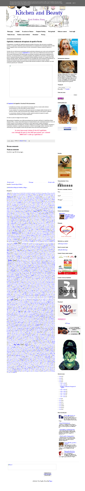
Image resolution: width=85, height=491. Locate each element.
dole (34, 250)
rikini (37, 333)
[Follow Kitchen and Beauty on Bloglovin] (62, 320)
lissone (35, 288)
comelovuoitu (27, 234)
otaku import (9, 311)
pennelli (20, 318)
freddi (50, 265)
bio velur (15, 213)
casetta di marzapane (50, 224)
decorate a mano (34, 245)
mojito (19, 299)
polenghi (16, 325)
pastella (46, 316)
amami (46, 200)
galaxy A (40, 268)
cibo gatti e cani (20, 230)
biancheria (28, 212)
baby (25, 207)
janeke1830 (9, 281)
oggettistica (25, 308)
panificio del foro (18, 314)
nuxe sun (44, 306)
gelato (48, 269)
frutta (43, 266)
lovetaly (21, 289)
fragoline (29, 265)
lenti (32, 286)
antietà (24, 202)
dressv (28, 253)
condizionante (22, 235)
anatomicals (37, 201)
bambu (49, 208)
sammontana (53, 337)
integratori (10, 280)
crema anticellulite (25, 240)
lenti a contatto (37, 286)
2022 (60, 376)
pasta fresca (21, 316)
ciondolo (53, 230)
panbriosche (42, 312)
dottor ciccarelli (20, 251)
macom (12, 290)
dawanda (11, 245)
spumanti (33, 350)
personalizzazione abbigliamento (13, 320)
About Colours (62, 213)
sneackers (24, 347)
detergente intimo (16, 248)
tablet (12, 355)
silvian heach (52, 344)
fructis (39, 266)
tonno (18, 360)
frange (39, 265)
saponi (19, 339)
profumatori (14, 328)
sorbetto (21, 348)
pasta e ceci (15, 316)
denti (23, 247)
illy (50, 277)
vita (14, 367)
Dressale (51, 251)
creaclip (53, 239)
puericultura (27, 329)
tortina (45, 360)
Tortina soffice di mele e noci (69, 415)
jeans (13, 281)
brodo (28, 218)
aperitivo (38, 202)
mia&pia (40, 296)
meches (14, 295)
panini (24, 314)
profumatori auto (21, 328)
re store (52, 331)
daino (44, 244)
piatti (12, 321)
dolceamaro (14, 250)
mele (32, 295)
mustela (12, 303)
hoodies (36, 276)
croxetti (50, 241)
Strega (26, 353)
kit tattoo (29, 282)
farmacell (46, 259)
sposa (52, 349)
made (16, 290)
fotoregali (21, 265)
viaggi (21, 366)
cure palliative (51, 243)
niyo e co (44, 305)
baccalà (33, 207)
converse (39, 236)
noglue (11, 306)
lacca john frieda (39, 283)
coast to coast (29, 232)
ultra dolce (29, 362)
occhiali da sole (14, 308)
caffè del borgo (48, 219)
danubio (52, 244)
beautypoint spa (45, 210)
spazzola (8, 349)
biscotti (44, 214)
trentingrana (37, 361)
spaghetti (46, 348)
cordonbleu (14, 238)
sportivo (47, 349)
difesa (17, 249)
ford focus (24, 264)
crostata (40, 241)
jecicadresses (18, 281)
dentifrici (27, 247)
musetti (52, 302)
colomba (52, 233)
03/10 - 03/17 (63, 395)
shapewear (36, 343)
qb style (21, 331)
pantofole (8, 315)
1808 (34, 195)
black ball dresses (10, 215)
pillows (30, 322)
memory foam (48, 295)
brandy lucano (42, 217)
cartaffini (8, 224)
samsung (16, 338)
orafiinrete (29, 310)
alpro (37, 200)
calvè (20, 221)
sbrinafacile (13, 340)
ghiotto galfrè (13, 270)
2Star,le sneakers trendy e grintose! (67, 436)
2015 (60, 404)
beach (24, 210)
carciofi (29, 223)
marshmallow (31, 293)
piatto (16, 321)
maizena (54, 290)
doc (46, 249)
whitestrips (43, 368)
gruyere (13, 274)
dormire (11, 251)
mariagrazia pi (9, 293)
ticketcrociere (16, 359)
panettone (12, 314)
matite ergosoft (30, 294)
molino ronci (16, 300)
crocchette (31, 241)
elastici (26, 254)
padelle (47, 311)
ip (38, 280)
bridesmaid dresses (14, 218)
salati (48, 335)
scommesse (9, 342)
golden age (42, 271)
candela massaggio (13, 222)
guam (22, 274)
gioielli (26, 270)
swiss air (36, 354)
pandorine (52, 312)
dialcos (39, 248)
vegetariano (8, 365)
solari (49, 347)
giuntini (49, 270)
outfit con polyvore (28, 311)
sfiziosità (12, 343)
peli (43, 317)
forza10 (14, 265)
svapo (17, 354)
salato (52, 335)
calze (29, 221)
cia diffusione (32, 229)
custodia (29, 244)
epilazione (8, 255)
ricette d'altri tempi (14, 333)
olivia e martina (33, 309)
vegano (52, 364)
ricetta (52, 332)
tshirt (54, 361)
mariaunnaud (15, 293)
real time (8, 332)
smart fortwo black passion (49, 346)
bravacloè (48, 217)
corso (53, 238)
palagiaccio (8, 312)
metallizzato (22, 296)
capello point (13, 223)
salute (37, 337)
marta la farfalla (37, 293)
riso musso (48, 333)
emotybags (48, 254)
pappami (27, 315)
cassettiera (13, 225)
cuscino (19, 244)
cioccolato (48, 230)
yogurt (8, 371)
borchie (28, 216)
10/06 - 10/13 (62, 383)
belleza (31, 211)
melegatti (36, 295)
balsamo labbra (21, 208)
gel (26, 269)
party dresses (43, 315)
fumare (17, 268)
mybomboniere (27, 303)
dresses (8, 253)
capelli (47, 222)
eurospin (18, 257)
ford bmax (13, 264)
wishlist (14, 370)
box (9, 217)
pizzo (25, 323)
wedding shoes (26, 368)
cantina (34, 222)
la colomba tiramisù (14, 283)
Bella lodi (17, 211)
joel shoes (40, 281)
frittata (25, 266)
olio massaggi (12, 309)
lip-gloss (15, 288)
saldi (7, 337)
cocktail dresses (45, 232)
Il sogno (46, 277)
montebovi (35, 300)
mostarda (34, 302)
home (54, 275)
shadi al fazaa (21, 343)
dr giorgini (30, 251)
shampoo (26, 343)
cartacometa (52, 223)
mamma (20, 292)
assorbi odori (11, 206)
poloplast (38, 325)
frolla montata (34, 266)
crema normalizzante (44, 240)
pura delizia (9, 331)
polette (25, 325)
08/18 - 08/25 (63, 389)
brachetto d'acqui (25, 217)
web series (51, 367)
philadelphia (42, 320)
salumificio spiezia (31, 337)
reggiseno (29, 332)
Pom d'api (53, 325)
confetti (39, 235)
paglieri (52, 311)
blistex (29, 215)
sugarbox (38, 353)
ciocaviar (43, 230)
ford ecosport (19, 264)
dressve (33, 253)
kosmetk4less (43, 282)
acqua (19, 198)
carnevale (47, 223)
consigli (8, 236)
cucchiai (11, 243)
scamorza (21, 340)
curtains (8, 244)
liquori (28, 288)
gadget (36, 268)
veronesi (8, 366)
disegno (28, 249)
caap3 (33, 219)
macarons (42, 289)
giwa (9, 271)
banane (52, 208)
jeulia (29, 281)
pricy (22, 327)
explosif (34, 257)
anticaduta (13, 202)
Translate (67, 89)
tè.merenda (12, 356)
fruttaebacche (53, 266)
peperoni (38, 318)
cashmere (8, 225)
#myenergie (20, 195)
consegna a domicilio (45, 235)
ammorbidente (19, 201)
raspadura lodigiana (39, 331)
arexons (26, 204)
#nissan (24, 195)
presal (9, 327)
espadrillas (18, 256)
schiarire (43, 340)
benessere (51, 211)
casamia (27, 224)
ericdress (47, 255)
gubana (30, 274)
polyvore (49, 325)
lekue (29, 286)
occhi (52, 306)
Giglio (18, 270)
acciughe (48, 197)
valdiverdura (20, 364)
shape (31, 343)
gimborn (22, 270)
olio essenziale (49, 308)
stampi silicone (9, 352)
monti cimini (14, 302)
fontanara (50, 263)
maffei (19, 290)
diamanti (43, 248)
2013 (60, 407)
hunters (44, 276)
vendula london (24, 365)
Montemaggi (8, 302)
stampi (52, 350)
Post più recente (10, 182)
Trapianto (10, 103)
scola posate (53, 340)
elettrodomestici (30, 254)
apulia (49, 202)
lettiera (9, 287)
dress (43, 251)
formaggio (9, 265)
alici (9, 200)
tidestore (26, 359)
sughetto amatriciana (45, 353)
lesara (54, 286)
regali (26, 332)
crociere (36, 241)
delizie (8, 247)
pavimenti (26, 317)
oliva (25, 309)
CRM (27, 241)
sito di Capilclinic (40, 130)
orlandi (48, 310)
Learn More (68, 3)
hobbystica (49, 275)
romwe (28, 334)
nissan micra (36, 305)
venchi (19, 365)
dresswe (37, 253)
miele (18, 298)
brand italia (37, 217)
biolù (32, 213)
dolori (38, 250)
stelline (15, 352)
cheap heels (15, 228)
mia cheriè (35, 296)
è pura (51, 253)
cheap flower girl (9, 228)
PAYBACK (31, 317)
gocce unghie (32, 271)
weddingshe (32, 368)
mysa (18, 304)
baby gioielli (29, 207)
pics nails (45, 321)
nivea (40, 305)
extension (39, 258)
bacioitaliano (42, 207)
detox (27, 248)
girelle (34, 270)
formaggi (53, 264)
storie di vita (9, 353)
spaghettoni (52, 348)
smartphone (14, 347)
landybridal (10, 284)
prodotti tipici (9, 328)
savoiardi (8, 340)
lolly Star (44, 288)
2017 (60, 400)
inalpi (16, 278)
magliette (36, 290)
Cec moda (47, 225)
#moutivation (14, 195)
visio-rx (52, 366)
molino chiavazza (36, 299)
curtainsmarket (14, 244)
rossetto (48, 334)
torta (32, 360)
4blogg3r (52, 195)
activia (13, 199)
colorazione (8, 234)
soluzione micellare (10, 348)
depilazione (44, 247)
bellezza (35, 211)
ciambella (42, 229)
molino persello (9, 300)
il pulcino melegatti (41, 277)
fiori (17, 263)
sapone (15, 339)
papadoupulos (22, 315)
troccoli (41, 361)
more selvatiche (19, 302)
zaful (20, 371)
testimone (27, 358)
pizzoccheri (29, 323)
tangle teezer (28, 355)
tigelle (35, 359)
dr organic (35, 251)
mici (54, 296)
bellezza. (41, 211)
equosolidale (18, 255)
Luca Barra (31, 289)
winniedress (10, 370)
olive (28, 309)
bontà (17, 216)
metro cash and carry (29, 296)
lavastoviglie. (48, 284)
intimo (15, 280)
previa (19, 327)
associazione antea (44, 205)
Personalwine (22, 320)
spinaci (34, 349)
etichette (53, 256)
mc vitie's (49, 294)
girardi (31, 270)
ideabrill (8, 277)
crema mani (37, 240)
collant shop (33, 233)
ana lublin (29, 201)
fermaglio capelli (52, 260)
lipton (20, 288)
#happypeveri (35, 194)
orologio (52, 310)
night (29, 305)
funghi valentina (26, 268)
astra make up (24, 206)
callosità (16, 221)
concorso (9, 235)
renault (34, 332)
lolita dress (39, 288)
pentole (34, 318)
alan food (45, 199)
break (53, 217)
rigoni (34, 333)
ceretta (41, 227)
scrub (36, 342)
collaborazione (15, 233)
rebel (12, 332)
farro (50, 259)
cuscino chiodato (24, 244)
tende (42, 356)
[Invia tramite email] (8, 141)
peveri (33, 320)
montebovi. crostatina (42, 300)
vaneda (36, 364)
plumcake (45, 323)
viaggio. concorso (26, 366)
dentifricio (32, 247)
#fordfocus (29, 194)
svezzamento (22, 354)
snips (41, 347)
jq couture (48, 281)
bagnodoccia (47, 207)
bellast (26, 211)
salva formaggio (42, 337)
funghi (21, 268)
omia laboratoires (51, 309)
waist (47, 367)
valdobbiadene (26, 364)
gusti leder (40, 274)
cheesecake (21, 228)
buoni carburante (46, 218)
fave (29, 260)
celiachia (52, 225)
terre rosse (12, 358)
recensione (16, 332)
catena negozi (34, 225)
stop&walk (52, 352)
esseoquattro (28, 256)
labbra (34, 283)
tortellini (41, 360)
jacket (49, 280)
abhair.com (24, 197)
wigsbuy (50, 368)
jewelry (32, 281)
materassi (18, 294)
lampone (53, 283)
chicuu (12, 229)
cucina (15, 243)
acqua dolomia (24, 198)
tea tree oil (18, 356)
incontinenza (28, 278)
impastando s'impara (10, 278)
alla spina (16, 200)
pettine (30, 320)
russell (23, 335)
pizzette (21, 323)
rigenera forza (28, 333)
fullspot (13, 268)
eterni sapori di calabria (47, 256)
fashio (54, 259)
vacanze (14, 364)
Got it (74, 3)
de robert (16, 245)
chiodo (24, 229)
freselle (16, 266)
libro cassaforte (23, 287)
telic (38, 356)
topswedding (27, 360)
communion (31, 234)
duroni (48, 253)
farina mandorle (40, 259)
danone (47, 244)
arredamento (14, 205)
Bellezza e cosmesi (62, 31)
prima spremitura (27, 327)
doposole (50, 250)
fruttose (9, 268)
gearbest (22, 269)
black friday (16, 215)
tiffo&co (31, 359)
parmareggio (37, 315)
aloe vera (26, 200)
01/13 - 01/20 (62, 396)
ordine (34, 310)
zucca (48, 371)
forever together (44, 264)
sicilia (39, 344)
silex (47, 344)
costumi (21, 239)
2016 (60, 402)
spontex (43, 349)
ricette (8, 333)
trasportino (8, 361)
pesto (26, 320)
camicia (40, 221)
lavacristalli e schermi (17, 284)
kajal (7, 282)
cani (22, 222)
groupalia (39, 272)
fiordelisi (9, 263)
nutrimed (40, 306)
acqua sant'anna (39, 198)
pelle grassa (51, 317)
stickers (28, 352)
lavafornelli (24, 284)
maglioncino (41, 290)
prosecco (8, 329)
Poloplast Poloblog (40, 31)
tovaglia (52, 360)
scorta (32, 342)
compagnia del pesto (46, 234)
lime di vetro (41, 287)
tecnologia (23, 356)
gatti (9, 269)
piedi (52, 321)
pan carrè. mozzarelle (30, 312)
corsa (43, 238)
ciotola (9, 232)
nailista (33, 304)
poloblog (33, 325)
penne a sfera (16, 318)
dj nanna (43, 249)
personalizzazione (52, 318)
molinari (23, 299)
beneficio (46, 211)
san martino (21, 338)
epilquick (12, 255)
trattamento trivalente (15, 361)
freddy (54, 265)
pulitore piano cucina (37, 329)
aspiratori (38, 205)
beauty (37, 210)
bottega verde (53, 216)
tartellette (41, 355)
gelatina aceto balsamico (42, 269)
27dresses (42, 195)
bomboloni (46, 215)
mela (23, 295)
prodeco (52, 327)
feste (25, 262)
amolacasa (24, 201)
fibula (32, 262)
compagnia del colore (38, 234)
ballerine (51, 207)
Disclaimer (35, 34)
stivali (44, 352)
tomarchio (9, 360)
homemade (25, 276)
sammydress (11, 338)
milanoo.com (27, 298)
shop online (17, 344)
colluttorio (48, 233)
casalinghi (22, 224)
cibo (13, 230)
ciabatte (37, 229)
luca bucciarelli (36, 289)
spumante (28, 350)
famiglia (18, 259)
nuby (26, 306)
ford (9, 264)
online (8, 310)
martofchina (44, 293)
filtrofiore (39, 262)
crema (18, 240)
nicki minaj (25, 305)
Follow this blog (67, 129)
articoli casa (20, 205)
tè (8, 356)
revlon (44, 332)
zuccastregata (53, 371)
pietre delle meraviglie (19, 322)
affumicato (31, 199)
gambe (44, 268)
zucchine (13, 372)
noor (23, 306)
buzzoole (21, 219)
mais (50, 290)
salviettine (47, 337)
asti (15, 206)
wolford (19, 370)
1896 (38, 195)
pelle (46, 317)
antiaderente (9, 202)
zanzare (23, 371)
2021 (60, 378)
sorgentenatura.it (27, 348)
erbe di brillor (34, 255)
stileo (36, 352)
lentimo (42, 286)
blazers (25, 215)
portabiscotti (19, 326)
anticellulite (19, 202)
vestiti (17, 366)
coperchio (47, 236)
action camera (49, 198)
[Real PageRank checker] (61, 99)
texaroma (31, 358)
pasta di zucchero (9, 316)
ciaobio (9, 230)
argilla (38, 204)
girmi (38, 270)
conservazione (51, 235)
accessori (37, 197)
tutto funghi (24, 362)
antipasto (33, 202)
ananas (33, 201)
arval (28, 205)
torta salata (36, 360)
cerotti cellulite (46, 227)
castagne (17, 225)
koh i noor (37, 282)
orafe (25, 310)
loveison (9, 289)
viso (7, 367)
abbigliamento (10, 197)
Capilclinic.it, (26, 52)
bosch (40, 216)
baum (12, 210)
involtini (27, 280)
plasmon (37, 323)
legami (18, 286)
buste (9, 219)
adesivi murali (17, 199)
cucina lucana (24, 243)
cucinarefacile (30, 243)
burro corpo (53, 218)
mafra (23, 290)
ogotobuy (35, 308)
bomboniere (51, 215)
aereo (22, 199)
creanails (9, 240)
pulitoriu (43, 329)
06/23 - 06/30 (63, 391)
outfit (19, 311)
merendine (17, 296)
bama (35, 208)
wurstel (35, 370)
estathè (41, 256)
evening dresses (25, 257)
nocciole (52, 305)
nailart (29, 304)
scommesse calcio (15, 342)
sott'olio (37, 348)
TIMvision (39, 359)
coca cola (34, 232)
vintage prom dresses (41, 366)
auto (49, 206)
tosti (48, 360)
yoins (11, 371)
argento (34, 204)
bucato (32, 218)
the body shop (47, 358)
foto (17, 265)
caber (36, 219)
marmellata (25, 293)
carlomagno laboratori (40, 223)
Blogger (50, 481)
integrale (53, 278)
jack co (45, 280)
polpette (44, 325)
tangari (23, 355)
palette (13, 312)
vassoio (48, 364)
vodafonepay (30, 367)
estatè (37, 256)
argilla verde (43, 204)
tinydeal (43, 359)
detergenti (22, 248)
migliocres (22, 298)
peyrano (37, 320)
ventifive (33, 365)
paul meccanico (17, 317)
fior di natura (53, 262)
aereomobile (27, 199)
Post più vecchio (51, 182)
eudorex (14, 257)
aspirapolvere (33, 205)
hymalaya (48, 276)
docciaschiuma (51, 249)
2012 (60, 409)
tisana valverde (49, 359)
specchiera (12, 349)
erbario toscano (23, 255)
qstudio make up (29, 331)
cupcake (41, 243)
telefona (35, 356)
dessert (10, 248)
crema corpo (31, 240)
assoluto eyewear (52, 205)
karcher (15, 282)
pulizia (47, 329)
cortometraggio (9, 239)
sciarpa (48, 340)
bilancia (8, 213)
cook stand (43, 236)
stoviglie (13, 353)
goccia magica (37, 271)
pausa (22, 317)
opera (11, 310)
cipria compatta (14, 232)
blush (37, 215)
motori (39, 302)
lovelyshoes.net (15, 289)
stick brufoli (23, 352)
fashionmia (19, 260)
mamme (25, 292)
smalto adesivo (37, 346)
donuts (45, 250)
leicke (26, 286)
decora (29, 245)
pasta (52, 315)
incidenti (23, 278)
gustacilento (35, 274)
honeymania (31, 276)
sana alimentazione (31, 338)
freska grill (21, 266)
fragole (26, 265)
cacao (39, 219)
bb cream (16, 210)
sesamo (48, 342)
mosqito (30, 302)
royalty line (13, 335)
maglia (32, 290)
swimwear (31, 354)
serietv (44, 342)
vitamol (18, 367)
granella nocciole (10, 272)
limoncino (46, 287)
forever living (29, 264)
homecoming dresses (12, 276)
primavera (34, 327)
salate (45, 335)
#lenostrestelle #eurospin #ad (50, 194)
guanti (26, 274)
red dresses (21, 332)
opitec (15, 310)
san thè (26, 338)
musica (8, 303)
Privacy (43, 34)
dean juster (21, 245)
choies (28, 229)
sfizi (9, 343)
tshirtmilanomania (11, 362)
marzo (48, 293)
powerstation (50, 326)
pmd (48, 323)
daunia (8, 245)
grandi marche (53, 271)
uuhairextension (9, 364)
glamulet (13, 271)
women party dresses (25, 370)
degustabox (46, 245)
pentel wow (29, 318)
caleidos (8, 221)
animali (52, 201)
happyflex (32, 275)
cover (34, 239)
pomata (9, 326)
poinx (8, 325)
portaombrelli (35, 326)
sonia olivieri (16, 348)
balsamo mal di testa (29, 208)
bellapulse (22, 211)
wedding (13, 368)
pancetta (47, 312)
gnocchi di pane (19, 271)
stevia (18, 352)
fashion (10, 260)
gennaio (8, 270)
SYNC (49, 354)
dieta (53, 248)
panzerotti (13, 315)
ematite (44, 254)
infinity (33, 278)
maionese (46, 290)
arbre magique (14, 204)
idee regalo (13, 277)
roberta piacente (18, 334)
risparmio (8, 334)
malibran (15, 292)
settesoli (53, 342)
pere (42, 318)
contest (17, 236)
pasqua (49, 315)
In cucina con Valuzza (27, 31)
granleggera (20, 272)
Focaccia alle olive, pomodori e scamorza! (70, 443)
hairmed (8, 275)
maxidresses (43, 294)
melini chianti (42, 295)
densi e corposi (18, 247)
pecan (36, 317)
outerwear (14, 311)
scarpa (30, 340)
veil (12, 365)
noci (7, 306)
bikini (52, 212)
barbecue (8, 210)
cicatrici (26, 230)
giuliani (45, 270)
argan (30, 204)
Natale (40, 304)
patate (50, 316)
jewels (36, 281)
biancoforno (33, 212)
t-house (52, 354)
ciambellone (53, 229)
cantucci (37, 222)
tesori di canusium (18, 358)
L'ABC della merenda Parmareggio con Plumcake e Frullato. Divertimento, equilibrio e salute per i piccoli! (70, 217)
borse (37, 216)
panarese (36, 312)
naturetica (8, 305)
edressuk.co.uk (21, 254)
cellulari (13, 227)
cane (19, 222)
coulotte (26, 239)
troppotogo (49, 361)
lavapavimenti (43, 284)
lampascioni (49, 283)
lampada (44, 283)
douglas (26, 251)
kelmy (22, 282)
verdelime (37, 365)
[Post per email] (29, 140)
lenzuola (46, 286)
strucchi (30, 353)
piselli (45, 322)
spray (16, 350)
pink (33, 322)
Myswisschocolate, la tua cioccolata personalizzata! (69, 451)
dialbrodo (35, 248)
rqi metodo (18, 335)
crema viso (10, 241)
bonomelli (13, 216)
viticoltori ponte (23, 367)
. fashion (8, 193)
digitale (21, 249)
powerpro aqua (43, 326)
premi (54, 326)
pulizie (51, 329)
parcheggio (31, 315)
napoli (37, 304)
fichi (35, 262)
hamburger (17, 275)
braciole (32, 217)
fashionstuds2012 (25, 260)
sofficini (45, 347)
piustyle (9, 323)
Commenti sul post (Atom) (16, 184)
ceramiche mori (31, 227)
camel (36, 221)
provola (21, 329)
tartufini (46, 355)
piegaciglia (8, 322)
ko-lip (34, 282)
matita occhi (24, 294)
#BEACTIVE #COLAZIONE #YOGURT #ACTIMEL (30, 193)
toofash (22, 360)
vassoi (44, 364)
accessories (44, 197)
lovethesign (25, 289)
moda (12, 299)
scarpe (33, 340)
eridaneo (52, 255)
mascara (52, 293)
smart (42, 346)
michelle (50, 296)
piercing (12, 322)
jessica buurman (24, 281)
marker (20, 293)
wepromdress (38, 368)
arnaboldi (48, 204)
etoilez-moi (10, 257)
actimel (44, 198)
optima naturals (20, 310)
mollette (21, 300)
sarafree (33, 339)
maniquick (43, 292)
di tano (31, 248)
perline (46, 318)
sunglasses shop (52, 353)
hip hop (42, 275)
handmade (22, 275)
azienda (17, 207)
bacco (37, 207)
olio (39, 308)
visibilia (48, 366)
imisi (53, 277)
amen (15, 201)
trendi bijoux (26, 361)
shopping (26, 344)
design (54, 247)
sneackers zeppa (31, 347)
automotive (8, 207)
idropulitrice (18, 277)
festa (9, 262)
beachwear (29, 210)
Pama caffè (23, 312)
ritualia (13, 334)
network (12, 305)
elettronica (36, 254)
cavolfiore (43, 225)
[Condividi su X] (10, 141)
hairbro (52, 274)
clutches (24, 232)
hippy (46, 275)
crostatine (45, 241)
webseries (8, 368)
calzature (25, 221)
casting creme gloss (27, 225)
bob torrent (41, 215)
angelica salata (47, 201)
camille (44, 221)
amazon (11, 201)
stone (48, 352)
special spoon (18, 349)
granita (16, 272)
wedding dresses (19, 368)
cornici (31, 238)
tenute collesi (47, 356)
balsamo (8, 208)
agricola (36, 199)
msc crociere (44, 302)
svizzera (26, 354)
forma (49, 264)
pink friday (37, 322)
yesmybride (47, 370)
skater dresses (13, 346)
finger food (44, 262)
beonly (8, 212)
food (54, 263)
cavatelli (39, 225)
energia (52, 254)
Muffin (48, 302)
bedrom (13, 211)
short (32, 344)
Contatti (17, 31)
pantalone (51, 314)
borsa (33, 216)
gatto (12, 269)
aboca (32, 197)
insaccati (42, 278)
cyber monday (38, 244)
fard (25, 259)
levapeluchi (17, 287)
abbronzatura (19, 197)
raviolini (45, 331)
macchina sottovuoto (48, 289)
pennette (24, 318)
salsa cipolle (17, 337)
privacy (48, 327)
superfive (9, 354)
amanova (50, 200)
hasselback (37, 275)
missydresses (45, 298)
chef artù (26, 228)
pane (7, 314)
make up (9, 292)
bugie (42, 218)
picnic (41, 321)
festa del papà (13, 262)
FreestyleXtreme (10, 266)
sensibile (39, 342)
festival (28, 262)
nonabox (19, 306)
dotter (15, 251)
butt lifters (13, 219)
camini (47, 221)
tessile (23, 358)
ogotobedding (30, 308)
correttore (35, 238)
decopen (25, 245)
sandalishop (42, 338)
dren (39, 251)
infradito (37, 278)
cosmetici (15, 239)
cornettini (19, 238)
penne (11, 318)
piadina (8, 321)
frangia (43, 265)
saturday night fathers (44, 339)
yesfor (42, 370)
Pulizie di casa (11, 34)
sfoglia (17, 343)
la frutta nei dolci (28, 283)
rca (49, 331)
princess (43, 327)
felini (43, 260)
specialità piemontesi (25, 349)
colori (13, 234)
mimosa (36, 298)
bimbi (12, 213)
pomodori (14, 326)
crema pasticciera (52, 240)
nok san (15, 306)
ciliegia (29, 230)
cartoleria (12, 224)
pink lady (41, 322)
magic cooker (27, 290)
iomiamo (35, 280)
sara (29, 339)
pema (8, 318)
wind (54, 368)
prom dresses (39, 328)
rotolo (53, 334)
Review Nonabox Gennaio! (65, 423)
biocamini (24, 213)
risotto (52, 333)
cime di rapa (34, 230)
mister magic (51, 298)
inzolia (31, 280)
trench (21, 361)
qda (24, 331)
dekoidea (52, 245)
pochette (52, 323)
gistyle (42, 270)
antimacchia (28, 202)
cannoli (25, 222)
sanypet (11, 339)
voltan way (35, 367)
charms (52, 227)
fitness (30, 263)
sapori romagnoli (24, 339)
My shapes (16, 303)
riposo (41, 333)
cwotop (33, 244)
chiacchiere (46, 228)
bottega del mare (46, 216)
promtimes (46, 328)
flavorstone (34, 263)
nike (32, 305)
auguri (42, 206)
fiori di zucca (21, 263)
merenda (12, 296)
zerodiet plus (36, 371)
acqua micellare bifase (31, 198)
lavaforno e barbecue (30, 284)
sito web (8, 346)
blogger (33, 215)
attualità (38, 206)
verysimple (12, 366)
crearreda (14, 240)
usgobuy (52, 362)
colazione (8, 233)
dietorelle (12, 249)
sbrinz (17, 340)
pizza (13, 323)
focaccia (39, 263)
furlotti (32, 268)
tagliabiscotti (17, 355)
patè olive (12, 317)
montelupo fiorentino (50, 300)
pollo (29, 325)
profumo (33, 328)
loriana (49, 288)
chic (50, 228)
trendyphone (31, 361)
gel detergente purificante (33, 269)
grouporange (44, 272)
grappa (25, 272)
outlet (35, 311)
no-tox (49, 305)
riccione (48, 332)
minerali (40, 298)
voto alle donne (41, 367)
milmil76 (31, 298)
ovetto (44, 311)
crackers (43, 239)
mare (52, 292)
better (11, 212)
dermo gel (49, 247)
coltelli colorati (17, 234)
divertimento (33, 249)
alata (49, 199)
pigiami (26, 322)
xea (39, 370)
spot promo (8, 350)
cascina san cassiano (42, 224)
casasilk (31, 224)
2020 (60, 380)
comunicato (53, 234)
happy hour (27, 275)
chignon (21, 229)
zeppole (27, 371)
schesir (39, 340)
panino (27, 314)
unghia (41, 362)
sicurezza (43, 344)
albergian (53, 199)
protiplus (17, 329)
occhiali (8, 308)
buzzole (17, 219)
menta (53, 295)
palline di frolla (17, 312)
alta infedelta (41, 200)
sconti (28, 342)
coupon (30, 239)
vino (34, 366)
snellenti (37, 347)
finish (48, 262)
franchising (34, 265)
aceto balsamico (13, 198)
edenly (16, 254)
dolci (18, 250)
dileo (24, 249)
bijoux (47, 212)
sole (52, 347)
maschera (9, 294)
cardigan (34, 223)
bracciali (19, 217)
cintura (39, 230)
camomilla (51, 221)
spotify (13, 350)
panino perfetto (32, 314)
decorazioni (40, 245)
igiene (23, 277)
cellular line (9, 227)
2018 (60, 398)
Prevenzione (14, 327)
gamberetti (49, 268)
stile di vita (32, 352)
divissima (38, 249)
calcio (53, 219)
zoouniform (44, 371)
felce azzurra (38, 260)
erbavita (29, 255)
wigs (47, 368)
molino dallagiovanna (44, 299)
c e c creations (27, 219)
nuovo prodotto (31, 306)
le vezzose (13, 286)
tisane (54, 359)
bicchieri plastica (39, 212)
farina (29, 259)
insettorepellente (47, 278)
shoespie (53, 343)
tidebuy (21, 359)
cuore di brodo (36, 243)
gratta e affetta (29, 272)
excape (30, 257)
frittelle (29, 266)
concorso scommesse (16, 235)
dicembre (48, 248)
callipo (12, 221)
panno (42, 314)
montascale (30, 300)
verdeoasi (42, 365)
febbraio (33, 260)
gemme (53, 269)
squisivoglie (39, 350)
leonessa (50, 286)
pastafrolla (41, 316)
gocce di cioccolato (26, 271)
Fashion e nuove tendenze (23, 34)
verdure (51, 365)
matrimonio (37, 294)
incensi (20, 278)
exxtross (44, 257)
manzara (48, 292)
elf (40, 254)
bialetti (24, 212)
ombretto (44, 309)
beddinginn (8, 211)
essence (23, 256)
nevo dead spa (20, 305)
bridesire (8, 218)
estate (33, 256)
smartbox (8, 347)
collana (28, 233)
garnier (53, 268)
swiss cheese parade (42, 354)
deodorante (38, 247)
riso (44, 333)
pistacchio (49, 322)
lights (37, 287)
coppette (52, 236)
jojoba (44, 281)
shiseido (45, 343)
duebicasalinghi (43, 253)
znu (40, 371)
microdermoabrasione (11, 298)
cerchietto (36, 227)
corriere (39, 238)
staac (43, 350)
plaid (33, 323)
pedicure (39, 317)
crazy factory (48, 239)
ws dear (31, 370)
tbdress (53, 355)
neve (16, 305)
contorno (29, 236)
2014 (60, 405)
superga (14, 354)
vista (11, 367)
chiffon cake (16, 229)
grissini (34, 272)
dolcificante (30, 250)
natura (45, 304)
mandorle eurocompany (31, 292)
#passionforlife (29, 195)
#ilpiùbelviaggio (41, 194)
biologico (28, 213)
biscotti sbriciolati (51, 213)
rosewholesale (42, 334)
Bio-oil (20, 213)
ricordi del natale (21, 333)
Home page (10, 31)
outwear (40, 311)
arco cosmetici (20, 204)
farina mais (34, 259)
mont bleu (25, 300)
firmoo (26, 263)
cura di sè (45, 243)
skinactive (18, 346)
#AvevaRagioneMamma (15, 193)
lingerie (11, 288)
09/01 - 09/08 (63, 385)
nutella (36, 306)
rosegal (32, 334)
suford (34, 353)
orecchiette (38, 310)
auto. (53, 206)
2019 (60, 381)
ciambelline (47, 229)
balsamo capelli (14, 208)
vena (15, 365)
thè (35, 358)
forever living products (36, 264)
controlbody (34, 236)
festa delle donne (19, 262)
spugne (23, 350)
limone (50, 287)
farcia (22, 259)
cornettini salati (25, 238)
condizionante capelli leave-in (31, 235)
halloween (12, 275)
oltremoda (40, 309)
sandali (37, 338)
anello (42, 201)
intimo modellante (21, 280)
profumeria (28, 328)
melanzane (27, 295)
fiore (14, 263)
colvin (22, 234)
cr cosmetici (38, 239)
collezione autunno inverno (41, 233)
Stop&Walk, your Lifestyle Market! (67, 429)
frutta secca (47, 266)
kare (19, 282)
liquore (24, 288)
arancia (8, 204)
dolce (8, 250)
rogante (23, 334)
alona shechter (32, 200)
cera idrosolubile (24, 227)
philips (46, 320)
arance (53, 202)
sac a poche (27, 335)
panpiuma (46, 314)
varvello (40, 364)
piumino (54, 322)
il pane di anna (34, 277)
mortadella (25, 302)
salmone (11, 337)
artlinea (25, 205)
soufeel (42, 348)
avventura (13, 207)
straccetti (18, 353)
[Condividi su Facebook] (11, 141)
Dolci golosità (51, 31)
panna (39, 314)
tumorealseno (18, 362)
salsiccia (21, 337)
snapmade (20, 347)
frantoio (46, 265)
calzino (33, 221)
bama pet (39, 208)
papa (17, 315)
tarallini (36, 355)
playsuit (41, 323)
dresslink (24, 253)
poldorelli (12, 325)
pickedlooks (31, 321)
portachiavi (25, 326)
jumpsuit (52, 281)
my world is (21, 303)
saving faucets (51, 339)
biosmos (36, 213)
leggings (21, 286)
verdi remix (47, 365)
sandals (46, 338)
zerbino (31, 371)
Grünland (49, 272)
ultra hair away (35, 362)
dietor (8, 249)
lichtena (28, 287)
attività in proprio (32, 206)
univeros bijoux (46, 362)
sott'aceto (32, 348)
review (38, 332)
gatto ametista (17, 269)
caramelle (24, 223)
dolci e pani (24, 250)
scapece (26, 340)
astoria (19, 206)
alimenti (12, 200)
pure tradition (15, 331)
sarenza (37, 339)
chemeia (32, 228)
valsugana (31, 364)
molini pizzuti (28, 299)
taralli (32, 355)
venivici (29, 365)
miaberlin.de (45, 296)
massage (14, 294)
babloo (21, 207)
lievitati (32, 287)
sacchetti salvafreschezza (35, 335)
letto (13, 287)
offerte (20, 308)
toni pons (14, 360)
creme (16, 241)
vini (31, 366)
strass (22, 353)
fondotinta (44, 263)
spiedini (30, 349)
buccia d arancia (37, 218)
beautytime (51, 210)
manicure (38, 292)
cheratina (36, 228)
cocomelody (51, 232)
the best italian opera (40, 358)
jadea (52, 280)
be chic (20, 210)
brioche (21, 218)
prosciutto (51, 328)
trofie (45, 361)
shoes (49, 343)
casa (17, 224)
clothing (20, 232)
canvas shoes (42, 222)
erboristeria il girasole (41, 255)
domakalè (41, 250)
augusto (45, 206)
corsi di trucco (48, 238)
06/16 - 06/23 (63, 393)
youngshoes (15, 371)
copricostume (9, 238)
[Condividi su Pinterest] (13, 141)
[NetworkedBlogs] (67, 127)
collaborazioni (23, 233)
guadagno (17, 274)
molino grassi (51, 299)
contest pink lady (24, 236)
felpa (47, 260)
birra (40, 214)
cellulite (18, 227)
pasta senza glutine (28, 316)
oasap (49, 306)
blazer (21, 215)
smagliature (26, 346)
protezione (12, 329)
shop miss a (10, 344)
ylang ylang (52, 370)
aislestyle (40, 199)
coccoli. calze (39, 232)
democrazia (12, 247)
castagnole (21, 225)
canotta (29, 222)
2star (46, 195)
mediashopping (19, 295)
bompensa (8, 216)
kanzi (11, 282)
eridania (8, 256)
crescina (23, 241)
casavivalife (36, 224)
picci (26, 321)
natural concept (51, 304)
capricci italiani (19, 223)
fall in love (14, 259)
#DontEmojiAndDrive (22, 194)
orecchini (43, 310)
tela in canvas (30, 356)
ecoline (12, 254)
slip (22, 346)
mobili (8, 299)
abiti (28, 197)
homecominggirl (20, 276)
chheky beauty (41, 228)
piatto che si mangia (21, 321)
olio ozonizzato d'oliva (19, 309)
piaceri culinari (51, 320)
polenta (21, 325)
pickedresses (36, 321)
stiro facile (40, 352)
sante (50, 338)
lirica (32, 288)
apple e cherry (44, 202)
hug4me (40, 276)
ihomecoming (28, 277)
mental (8, 296)
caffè (43, 219)
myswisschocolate (23, 304)
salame (41, 335)
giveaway (53, 270)
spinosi (39, 349)
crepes (20, 241)
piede (49, 321)
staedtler (47, 350)
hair (48, 274)
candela (8, 222)
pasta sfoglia (36, 316)
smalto (31, 346)
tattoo (50, 355)
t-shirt (8, 355)
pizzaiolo (17, 323)
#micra (9, 195)
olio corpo (43, 308)
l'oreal (8, 283)
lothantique (53, 288)
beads (34, 210)
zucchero (9, 372)
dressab (47, 251)
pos (39, 326)
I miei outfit (72, 31)
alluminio (21, 200)
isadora (41, 280)
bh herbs (19, 212)
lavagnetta (37, 284)
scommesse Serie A (23, 342)
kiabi (26, 282)
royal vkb (8, 335)
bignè (44, 212)
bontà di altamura (23, 216)
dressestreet (15, 253)
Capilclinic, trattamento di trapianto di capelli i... (68, 387)
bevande (15, 212)
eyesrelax (48, 257)
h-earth (44, 274)
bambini (44, 208)
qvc (34, 331)
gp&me (46, 271)
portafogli (29, 326)
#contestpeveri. (14, 194)
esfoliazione (13, 256)
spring (20, 350)
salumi (25, 337)
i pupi (52, 276)
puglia (31, 329)
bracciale (14, 217)
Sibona (36, 344)
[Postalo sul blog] (9, 141)
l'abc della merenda (49, 282)
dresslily (20, 253)
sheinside (41, 343)
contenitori (12, 236)
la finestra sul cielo (21, 283)
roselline (37, 334)
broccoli (25, 218)
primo (39, 327)
